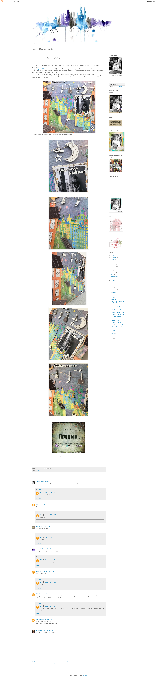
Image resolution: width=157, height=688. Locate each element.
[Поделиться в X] (48, 468)
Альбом (112, 255)
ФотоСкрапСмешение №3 (118, 320)
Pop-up (112, 280)
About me (42, 49)
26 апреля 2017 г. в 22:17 (50, 606)
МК (111, 263)
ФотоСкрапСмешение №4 (118, 314)
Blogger (85, 675)
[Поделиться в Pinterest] (51, 468)
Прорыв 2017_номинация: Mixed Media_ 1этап (118, 302)
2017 (112, 287)
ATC (111, 278)
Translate (120, 86)
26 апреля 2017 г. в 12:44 (47, 549)
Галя (37, 481)
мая (113, 297)
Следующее (35, 661)
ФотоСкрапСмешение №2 (118, 322)
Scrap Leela (38, 549)
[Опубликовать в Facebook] (49, 468)
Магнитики (113, 261)
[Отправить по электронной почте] (44, 468)
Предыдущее (102, 661)
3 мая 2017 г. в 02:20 (48, 630)
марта (113, 333)
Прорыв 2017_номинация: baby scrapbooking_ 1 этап (118, 306)
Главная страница (68, 661)
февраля (114, 336)
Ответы (39, 489)
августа (114, 292)
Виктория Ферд (39, 630)
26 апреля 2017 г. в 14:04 (49, 571)
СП (111, 270)
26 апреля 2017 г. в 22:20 (50, 492)
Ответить (38, 486)
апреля (114, 299)
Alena (41, 492)
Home (34, 49)
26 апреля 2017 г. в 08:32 (43, 481)
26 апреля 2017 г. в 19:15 (45, 593)
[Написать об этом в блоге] (46, 468)
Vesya (37, 526)
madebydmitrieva (39, 571)
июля (113, 294)
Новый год (113, 265)
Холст (112, 274)
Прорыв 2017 (41, 69)
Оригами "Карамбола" (117, 327)
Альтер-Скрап (114, 257)
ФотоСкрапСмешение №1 (118, 324)
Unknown (38, 504)
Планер (112, 269)
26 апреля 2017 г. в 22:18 (50, 582)
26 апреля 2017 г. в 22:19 (50, 559)
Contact (51, 49)
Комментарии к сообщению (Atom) (47, 663)
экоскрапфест (114, 276)
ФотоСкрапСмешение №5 (118, 312)
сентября (114, 290)
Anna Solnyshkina (40, 619)
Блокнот (112, 259)
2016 (112, 339)
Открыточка (113, 267)
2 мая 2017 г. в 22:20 (48, 619)
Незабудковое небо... (116, 310)
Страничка (37, 470)
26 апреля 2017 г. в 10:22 (44, 526)
